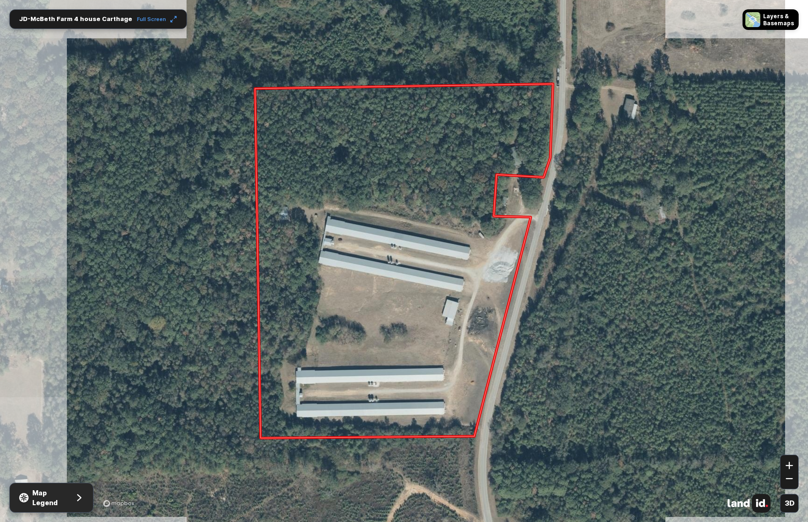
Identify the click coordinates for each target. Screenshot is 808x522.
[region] (404, 261)
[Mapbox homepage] (118, 503)
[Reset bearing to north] (789, 441)
